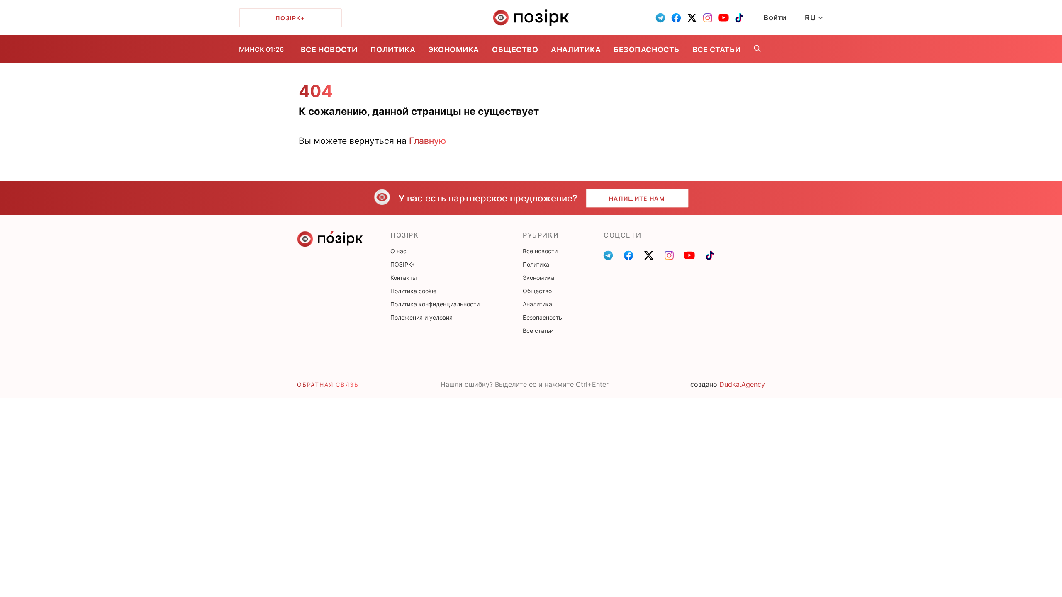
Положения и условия (421, 317)
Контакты (403, 277)
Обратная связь (327, 384)
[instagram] (708, 18)
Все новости (329, 49)
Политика (392, 49)
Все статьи (716, 49)
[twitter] (692, 18)
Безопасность (646, 49)
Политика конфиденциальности (435, 304)
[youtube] (723, 18)
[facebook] (676, 18)
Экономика (453, 49)
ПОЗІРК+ (402, 264)
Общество (515, 49)
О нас (398, 251)
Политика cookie (413, 290)
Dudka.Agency (742, 384)
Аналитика (576, 49)
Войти (775, 17)
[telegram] (660, 18)
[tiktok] (739, 18)
